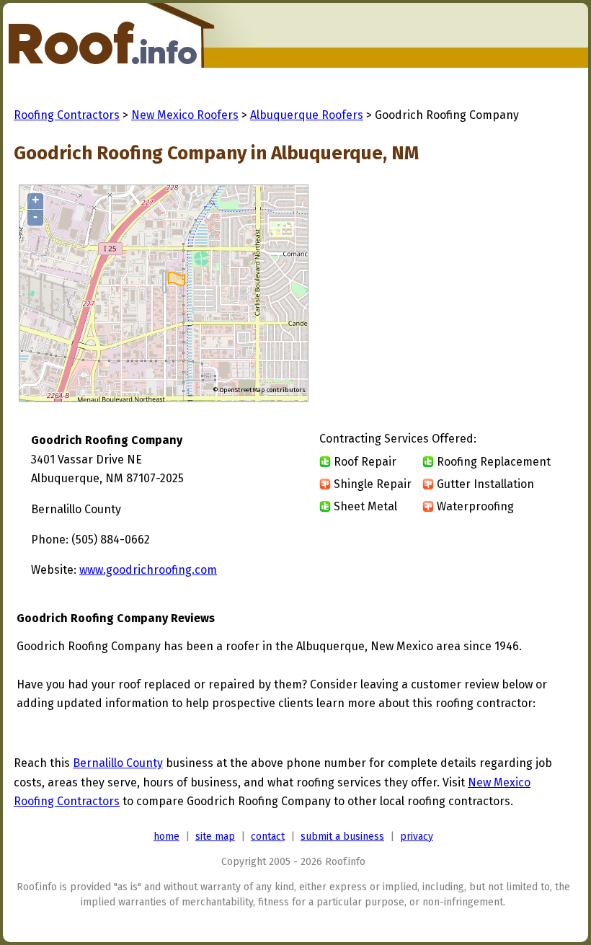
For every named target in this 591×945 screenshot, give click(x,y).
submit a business (342, 836)
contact (268, 836)
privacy (416, 836)
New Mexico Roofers (185, 115)
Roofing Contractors (67, 115)
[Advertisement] (452, 294)
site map (215, 836)
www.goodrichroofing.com (148, 570)
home (166, 836)
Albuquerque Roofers (306, 115)
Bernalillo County (118, 763)
